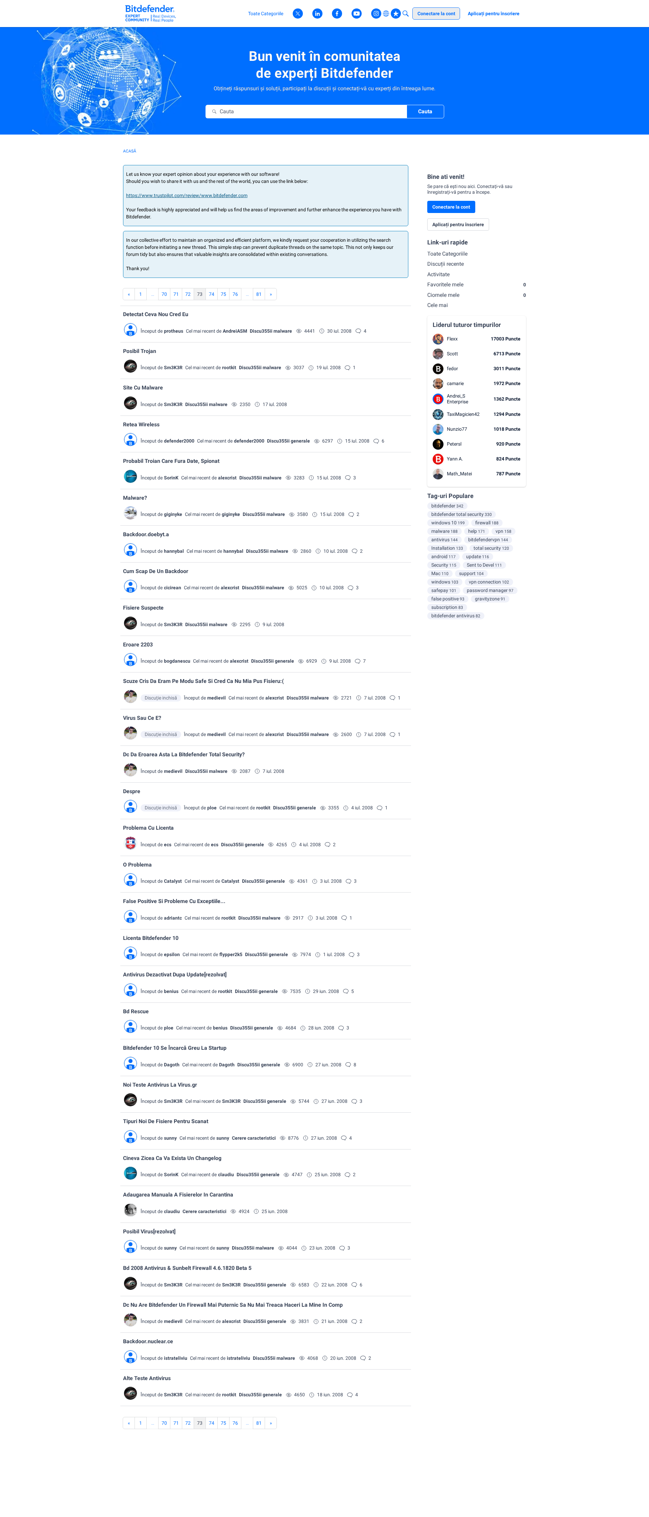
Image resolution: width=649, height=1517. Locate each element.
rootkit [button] (229, 367)
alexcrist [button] (227, 477)
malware (444, 531)
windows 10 (448, 522)
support (471, 573)
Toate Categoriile (447, 254)
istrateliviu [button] (175, 1358)
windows (444, 582)
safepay (443, 590)
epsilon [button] (172, 954)
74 (211, 294)
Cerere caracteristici (254, 1138)
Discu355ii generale (288, 441)
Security (443, 565)
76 (235, 294)
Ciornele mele (476, 295)
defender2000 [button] (179, 441)
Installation (447, 548)
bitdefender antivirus (455, 615)
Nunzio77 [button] (457, 429)
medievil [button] (216, 698)
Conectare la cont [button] (451, 207)
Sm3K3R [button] (173, 367)
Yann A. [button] (455, 458)
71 (176, 294)
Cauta (425, 111)
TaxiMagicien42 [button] (463, 414)
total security (491, 548)
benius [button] (171, 991)
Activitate (438, 274)
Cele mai (437, 305)
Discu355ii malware (271, 331)
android (443, 556)
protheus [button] (173, 331)
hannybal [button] (174, 551)
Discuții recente (445, 264)
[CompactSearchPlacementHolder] (406, 13)
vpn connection (489, 582)
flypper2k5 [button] (230, 954)
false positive (447, 598)
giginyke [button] (173, 514)
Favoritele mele (476, 284)
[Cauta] (214, 111)
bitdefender (447, 505)
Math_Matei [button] (459, 473)
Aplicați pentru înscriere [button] (458, 224)
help (476, 531)
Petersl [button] (454, 444)
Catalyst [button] (173, 881)
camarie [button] (455, 383)
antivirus (444, 539)
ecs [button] (167, 844)
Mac (440, 573)
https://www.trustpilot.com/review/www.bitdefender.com (186, 195)
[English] (150, 13)
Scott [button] (452, 353)
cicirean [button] (172, 587)
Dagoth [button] (171, 1064)
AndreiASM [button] (235, 331)
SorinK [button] (171, 477)
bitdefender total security (461, 514)
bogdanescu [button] (177, 661)
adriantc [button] (173, 918)
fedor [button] (452, 368)
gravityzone (490, 598)
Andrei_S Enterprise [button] (457, 399)
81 (259, 294)
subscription (447, 607)
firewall (487, 522)
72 (188, 294)
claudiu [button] (226, 1174)
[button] (130, 329)
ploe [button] (212, 807)
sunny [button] (170, 1138)
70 (164, 294)
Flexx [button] (452, 338)
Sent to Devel (484, 565)
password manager (490, 590)
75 (223, 294)
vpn (503, 531)
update (477, 556)
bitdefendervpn (488, 539)
